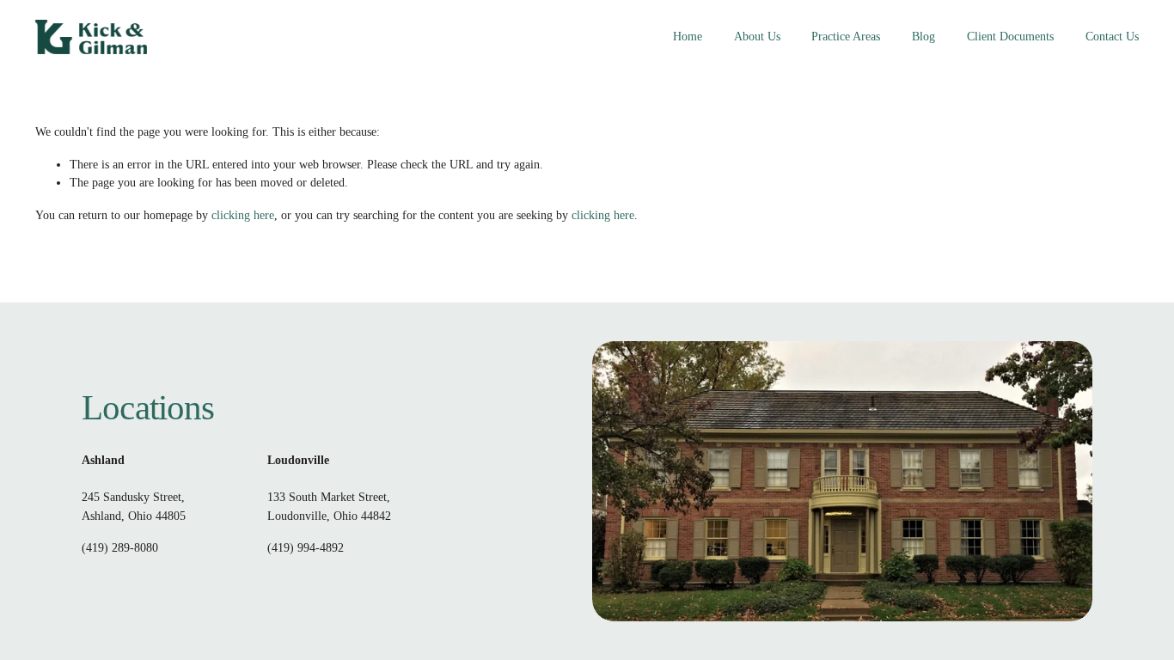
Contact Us (1112, 36)
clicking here (242, 215)
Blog (923, 36)
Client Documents (1010, 36)
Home (687, 36)
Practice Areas (845, 36)
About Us (757, 36)
